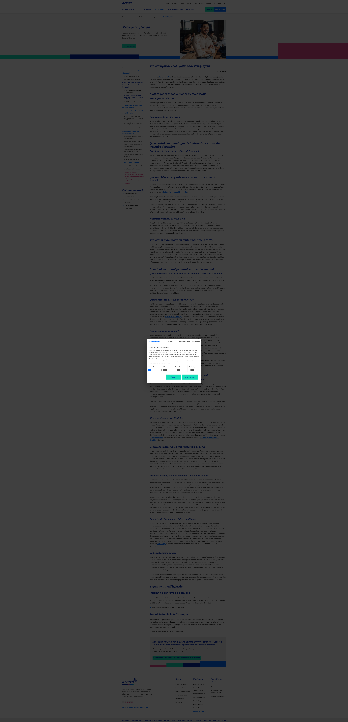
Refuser (173, 377)
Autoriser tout (189, 377)
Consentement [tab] (154, 341)
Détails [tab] (170, 341)
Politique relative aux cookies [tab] (189, 341)
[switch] (164, 370)
